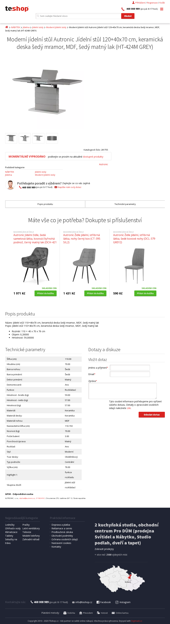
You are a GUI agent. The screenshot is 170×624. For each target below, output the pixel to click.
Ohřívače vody (13, 528)
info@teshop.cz (84, 602)
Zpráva (92, 381)
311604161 (40, 498)
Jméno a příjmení (98, 367)
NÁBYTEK (15, 27)
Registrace (152, 2)
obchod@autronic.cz (27, 498)
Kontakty (56, 546)
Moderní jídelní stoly (56, 27)
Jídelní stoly (37, 27)
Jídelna (26, 27)
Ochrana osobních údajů (64, 539)
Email (91, 374)
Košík (162, 2)
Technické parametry (125, 204)
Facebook (105, 602)
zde (129, 408)
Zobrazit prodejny (104, 549)
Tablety (9, 535)
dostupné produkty (93, 156)
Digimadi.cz (136, 621)
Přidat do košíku (45, 293)
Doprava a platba (60, 524)
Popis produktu (45, 204)
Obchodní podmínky (62, 535)
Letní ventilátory (31, 528)
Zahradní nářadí (30, 539)
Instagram (125, 602)
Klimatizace (11, 532)
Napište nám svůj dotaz (69, 187)
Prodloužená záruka (62, 532)
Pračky (26, 524)
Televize (26, 532)
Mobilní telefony (31, 535)
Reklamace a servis (61, 528)
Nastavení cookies (61, 543)
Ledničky (9, 524)
